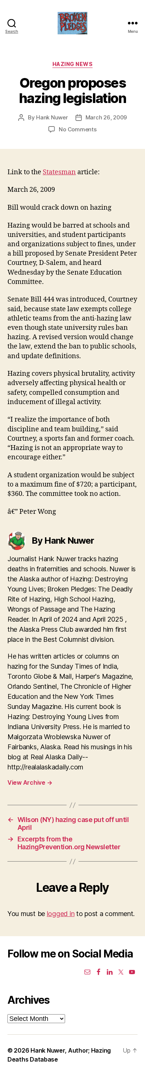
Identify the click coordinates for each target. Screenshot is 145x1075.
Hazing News (72, 64)
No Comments (77, 129)
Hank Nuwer (52, 117)
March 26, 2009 (106, 117)
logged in (61, 914)
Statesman (59, 172)
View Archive (29, 782)
